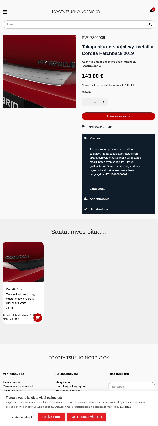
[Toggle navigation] (6, 12)
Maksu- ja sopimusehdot (18, 386)
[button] (37, 317)
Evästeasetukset (21, 417)
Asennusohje (99, 199)
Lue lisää (125, 406)
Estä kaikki (51, 417)
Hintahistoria (99, 209)
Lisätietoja (97, 188)
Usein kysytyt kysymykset (70, 386)
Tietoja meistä (11, 382)
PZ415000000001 (116, 174)
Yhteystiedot (63, 382)
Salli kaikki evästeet (86, 417)
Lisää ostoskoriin (118, 116)
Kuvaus (95, 138)
